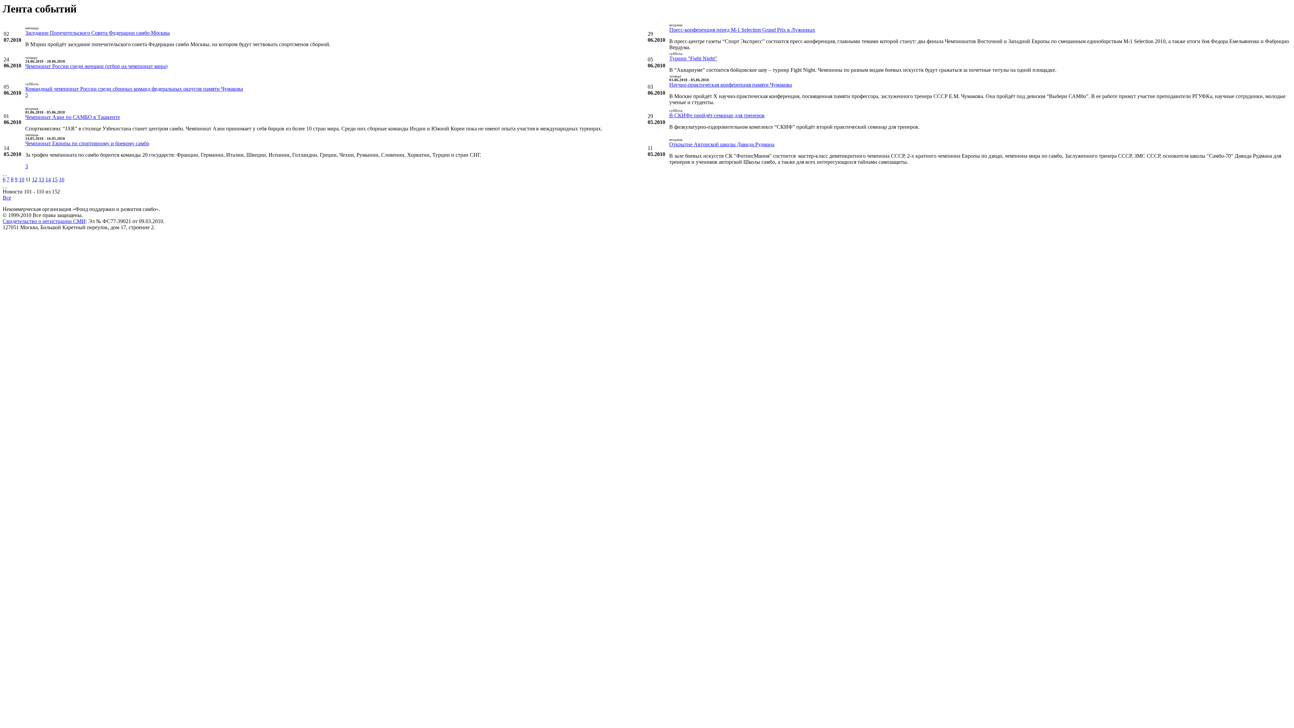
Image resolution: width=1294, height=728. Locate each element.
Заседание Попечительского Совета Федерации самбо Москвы (97, 33)
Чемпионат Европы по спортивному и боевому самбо (87, 143)
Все (7, 198)
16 (61, 179)
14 (48, 179)
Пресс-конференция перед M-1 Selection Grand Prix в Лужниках (742, 30)
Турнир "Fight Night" (693, 58)
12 (34, 179)
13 (41, 179)
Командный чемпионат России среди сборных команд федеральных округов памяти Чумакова (134, 89)
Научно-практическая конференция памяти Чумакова (730, 85)
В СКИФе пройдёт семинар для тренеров (717, 115)
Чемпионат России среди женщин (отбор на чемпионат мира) (96, 66)
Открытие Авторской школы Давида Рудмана (721, 144)
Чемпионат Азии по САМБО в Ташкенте (72, 117)
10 (21, 179)
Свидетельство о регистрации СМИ (44, 221)
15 (55, 179)
